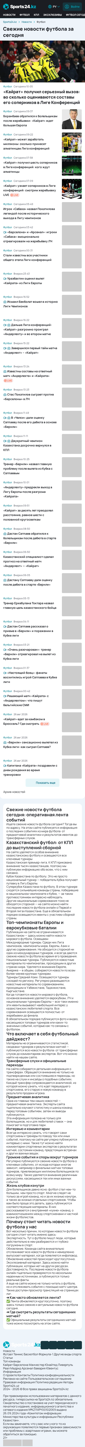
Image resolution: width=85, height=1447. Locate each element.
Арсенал (27, 1368)
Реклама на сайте (15, 1379)
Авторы (68, 1382)
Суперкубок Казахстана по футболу (30, 887)
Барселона (20, 1365)
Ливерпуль (65, 1365)
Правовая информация (19, 1382)
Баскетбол (31, 1354)
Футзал (8, 1354)
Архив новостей (14, 792)
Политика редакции (49, 1382)
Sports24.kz (10, 22)
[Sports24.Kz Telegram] (53, 1345)
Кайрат (8, 1365)
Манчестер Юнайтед (43, 1365)
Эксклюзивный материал (23, 1262)
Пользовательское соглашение (49, 1379)
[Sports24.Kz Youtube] (61, 1345)
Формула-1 (46, 1354)
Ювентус (52, 1368)
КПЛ (36, 15)
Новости (9, 15)
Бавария (40, 1368)
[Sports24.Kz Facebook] (45, 1345)
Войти (75, 6)
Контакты (24, 1375)
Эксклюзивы (52, 15)
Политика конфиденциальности (52, 1375)
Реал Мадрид (12, 1368)
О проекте (10, 1375)
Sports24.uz (11, 1386)
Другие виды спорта (67, 1354)
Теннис (18, 1354)
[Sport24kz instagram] (78, 1345)
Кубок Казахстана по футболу (26, 876)
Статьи (8, 1358)
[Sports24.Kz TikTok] (69, 1345)
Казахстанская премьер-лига (26, 862)
